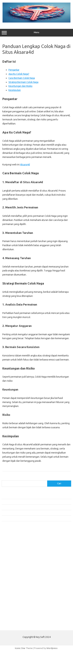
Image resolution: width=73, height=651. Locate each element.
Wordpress (52, 648)
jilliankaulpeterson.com (15, 610)
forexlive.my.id (11, 574)
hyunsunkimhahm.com (14, 600)
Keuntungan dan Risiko (20, 86)
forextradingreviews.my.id (16, 577)
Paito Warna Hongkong (13, 625)
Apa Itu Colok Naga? (18, 74)
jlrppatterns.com (11, 613)
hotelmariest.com (12, 555)
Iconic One (20, 648)
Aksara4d (25, 164)
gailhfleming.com (12, 594)
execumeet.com (11, 538)
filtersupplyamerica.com (15, 545)
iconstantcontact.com (14, 561)
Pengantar (13, 69)
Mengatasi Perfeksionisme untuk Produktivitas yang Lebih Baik (32, 507)
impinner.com (10, 564)
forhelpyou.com (11, 591)
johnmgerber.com (12, 617)
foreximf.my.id (10, 571)
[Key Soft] (36, 21)
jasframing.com (11, 568)
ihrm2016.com (10, 604)
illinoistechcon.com (12, 607)
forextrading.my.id (12, 581)
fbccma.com (9, 541)
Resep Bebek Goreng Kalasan (16, 496)
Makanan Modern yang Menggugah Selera (22, 513)
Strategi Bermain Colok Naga (23, 82)
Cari (4, 478)
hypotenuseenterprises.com (17, 558)
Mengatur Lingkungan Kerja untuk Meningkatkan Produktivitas (32, 518)
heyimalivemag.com (13, 597)
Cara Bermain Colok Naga (21, 78)
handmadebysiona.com (15, 551)
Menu (36, 32)
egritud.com (9, 587)
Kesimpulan (14, 90)
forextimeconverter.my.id (16, 584)
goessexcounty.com (13, 548)
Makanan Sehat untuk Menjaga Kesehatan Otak (25, 501)
